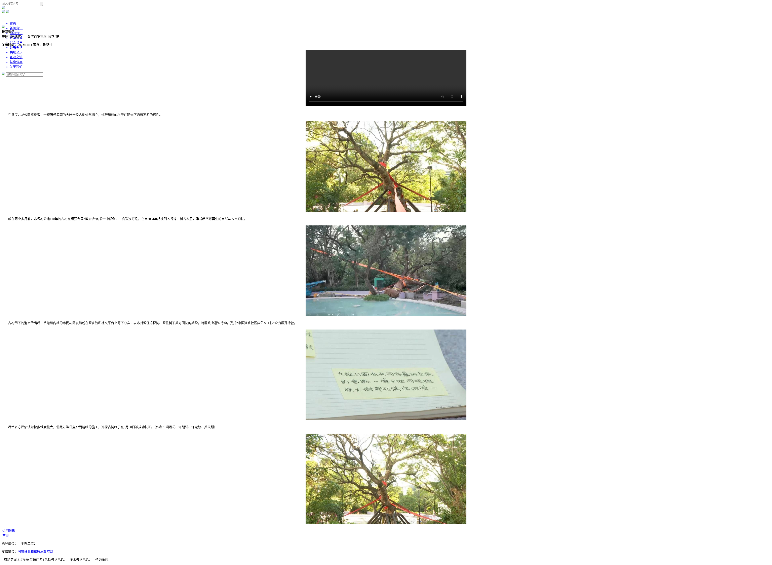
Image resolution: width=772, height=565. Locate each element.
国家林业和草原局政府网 (35, 551)
